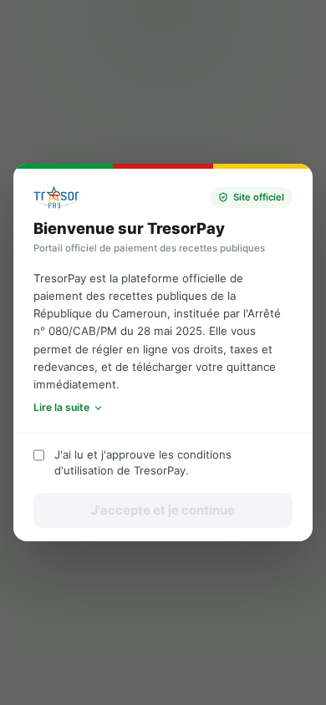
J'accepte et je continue (163, 510)
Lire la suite (61, 407)
